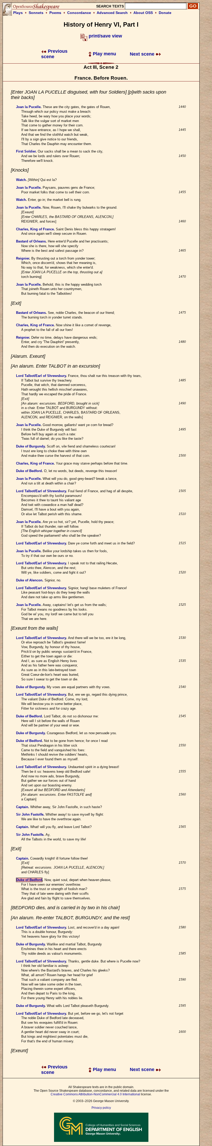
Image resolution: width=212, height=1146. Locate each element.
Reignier (22, 258)
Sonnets (36, 13)
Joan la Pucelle (28, 107)
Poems (55, 13)
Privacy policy (101, 1108)
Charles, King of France (35, 229)
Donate (165, 13)
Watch (21, 180)
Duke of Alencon (29, 580)
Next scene (143, 54)
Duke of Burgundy (30, 446)
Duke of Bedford (29, 471)
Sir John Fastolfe (29, 814)
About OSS (143, 13)
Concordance (79, 13)
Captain (22, 807)
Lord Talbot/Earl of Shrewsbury (41, 376)
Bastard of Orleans (31, 241)
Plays (18, 13)
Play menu (104, 53)
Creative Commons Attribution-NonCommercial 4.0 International (95, 1094)
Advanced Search (112, 13)
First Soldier (26, 151)
